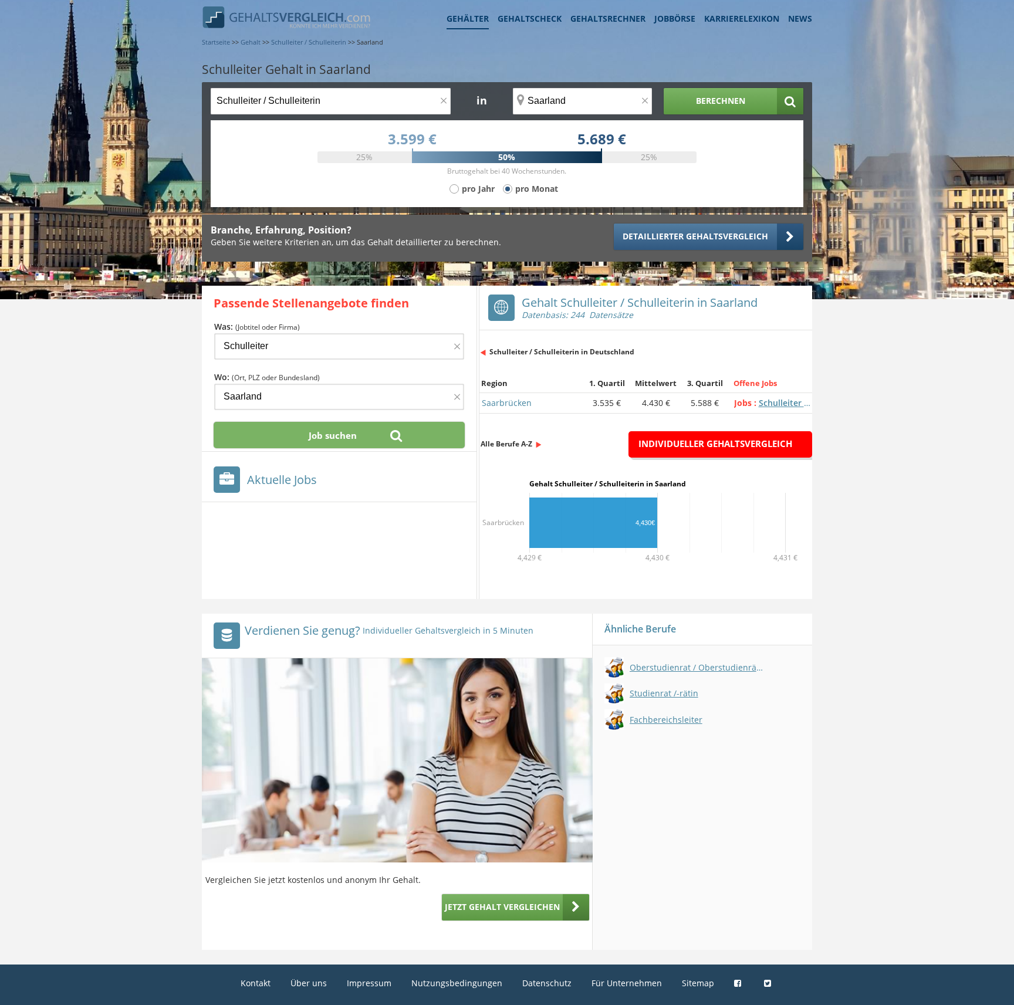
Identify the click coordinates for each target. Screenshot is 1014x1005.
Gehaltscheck (530, 18)
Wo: (267, 377)
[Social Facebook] (739, 983)
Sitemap (698, 983)
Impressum (369, 983)
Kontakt (256, 983)
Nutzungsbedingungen (456, 983)
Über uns (308, 983)
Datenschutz (547, 983)
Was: (257, 326)
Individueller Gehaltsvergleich (715, 443)
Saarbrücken (507, 402)
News (800, 18)
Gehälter (468, 18)
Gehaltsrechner (607, 18)
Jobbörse (674, 18)
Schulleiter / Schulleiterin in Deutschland (561, 352)
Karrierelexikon (741, 18)
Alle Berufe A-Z (506, 444)
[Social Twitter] (769, 983)
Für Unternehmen (627, 983)
